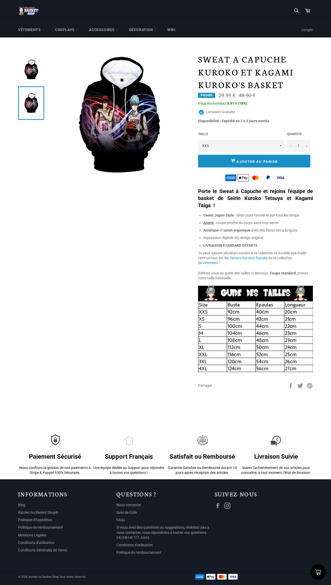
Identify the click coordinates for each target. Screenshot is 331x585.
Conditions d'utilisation (36, 543)
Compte (307, 30)
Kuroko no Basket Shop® (38, 512)
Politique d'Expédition (35, 520)
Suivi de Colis (126, 512)
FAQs (120, 520)
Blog (21, 505)
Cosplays (65, 30)
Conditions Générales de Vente (42, 550)
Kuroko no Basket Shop (44, 577)
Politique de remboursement (40, 527)
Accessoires (102, 30)
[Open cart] (318, 572)
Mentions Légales (32, 535)
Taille (203, 134)
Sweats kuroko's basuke (249, 258)
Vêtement (210, 263)
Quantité (294, 134)
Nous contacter (128, 505)
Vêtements (30, 30)
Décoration (141, 30)
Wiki (171, 30)
